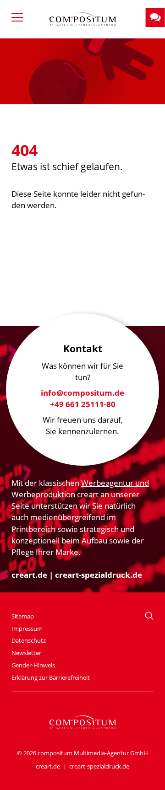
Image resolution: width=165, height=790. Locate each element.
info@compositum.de (82, 392)
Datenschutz (28, 640)
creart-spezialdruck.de (98, 575)
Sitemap (22, 616)
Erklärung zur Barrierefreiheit (50, 677)
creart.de (29, 575)
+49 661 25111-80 (83, 404)
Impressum (27, 628)
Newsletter (26, 653)
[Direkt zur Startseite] (83, 19)
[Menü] (20, 17)
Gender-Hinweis (33, 665)
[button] (155, 17)
